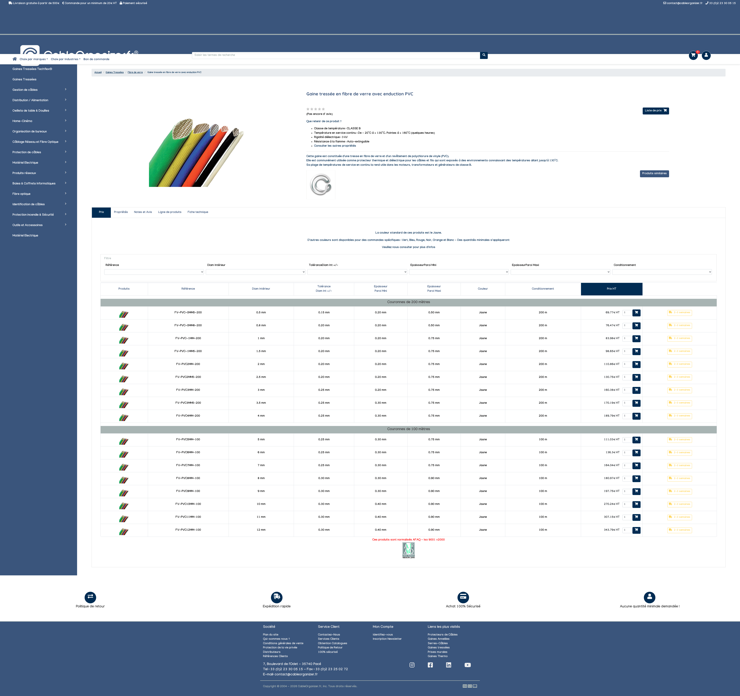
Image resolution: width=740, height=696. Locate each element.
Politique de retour (90, 607)
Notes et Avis (143, 212)
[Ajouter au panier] (636, 312)
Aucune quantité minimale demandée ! (649, 607)
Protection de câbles (27, 153)
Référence (112, 265)
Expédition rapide (277, 607)
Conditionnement (625, 265)
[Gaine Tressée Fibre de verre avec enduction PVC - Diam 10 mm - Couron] (124, 505)
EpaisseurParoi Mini (423, 265)
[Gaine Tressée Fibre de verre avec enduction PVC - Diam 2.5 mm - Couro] (124, 378)
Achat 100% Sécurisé (463, 607)
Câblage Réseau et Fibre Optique (35, 142)
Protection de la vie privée (280, 648)
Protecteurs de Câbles (443, 635)
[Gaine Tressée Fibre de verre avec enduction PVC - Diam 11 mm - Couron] (124, 517)
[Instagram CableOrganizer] (412, 666)
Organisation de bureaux (30, 132)
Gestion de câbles (25, 90)
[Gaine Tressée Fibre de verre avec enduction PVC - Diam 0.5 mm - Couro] (124, 313)
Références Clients (275, 656)
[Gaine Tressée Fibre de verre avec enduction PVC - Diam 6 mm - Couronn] (124, 453)
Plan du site (270, 635)
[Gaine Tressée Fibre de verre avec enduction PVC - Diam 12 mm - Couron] (124, 530)
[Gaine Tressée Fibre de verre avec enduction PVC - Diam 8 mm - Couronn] (124, 479)
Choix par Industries (64, 59)
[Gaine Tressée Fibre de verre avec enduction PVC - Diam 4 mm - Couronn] (124, 416)
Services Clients (328, 639)
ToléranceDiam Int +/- (323, 265)
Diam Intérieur (216, 265)
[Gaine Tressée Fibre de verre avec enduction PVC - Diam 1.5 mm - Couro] (124, 352)
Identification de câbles (29, 205)
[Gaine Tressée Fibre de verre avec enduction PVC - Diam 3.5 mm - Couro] (124, 403)
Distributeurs (272, 652)
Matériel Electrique (25, 163)
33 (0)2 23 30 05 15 (722, 3)
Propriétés (121, 212)
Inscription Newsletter (387, 639)
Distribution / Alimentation (30, 101)
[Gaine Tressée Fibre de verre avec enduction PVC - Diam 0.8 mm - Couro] (124, 326)
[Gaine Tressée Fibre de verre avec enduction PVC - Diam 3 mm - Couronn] (124, 391)
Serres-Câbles (438, 644)
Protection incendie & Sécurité (33, 215)
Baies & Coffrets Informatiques (34, 184)
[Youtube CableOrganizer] (467, 666)
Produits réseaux (24, 173)
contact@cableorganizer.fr (685, 3)
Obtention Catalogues (332, 644)
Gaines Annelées (439, 639)
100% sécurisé (328, 652)
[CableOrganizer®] (320, 185)
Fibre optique (21, 194)
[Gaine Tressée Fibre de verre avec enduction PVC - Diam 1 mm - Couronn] (124, 339)
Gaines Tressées (24, 80)
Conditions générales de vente (283, 644)
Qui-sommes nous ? (276, 639)
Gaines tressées (439, 648)
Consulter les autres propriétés (335, 146)
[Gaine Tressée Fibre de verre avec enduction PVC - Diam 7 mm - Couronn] (124, 466)
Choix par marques (33, 59)
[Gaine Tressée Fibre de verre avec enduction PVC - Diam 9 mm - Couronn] (124, 492)
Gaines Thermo (438, 656)
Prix (101, 212)
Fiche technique (198, 212)
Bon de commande (96, 59)
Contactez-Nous (329, 635)
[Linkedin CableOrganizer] (448, 666)
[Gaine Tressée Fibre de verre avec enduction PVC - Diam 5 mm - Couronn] (124, 440)
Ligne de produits (170, 212)
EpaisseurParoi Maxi (525, 265)
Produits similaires (654, 174)
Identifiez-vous (383, 635)
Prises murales (437, 652)
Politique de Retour (330, 648)
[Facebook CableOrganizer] (430, 666)
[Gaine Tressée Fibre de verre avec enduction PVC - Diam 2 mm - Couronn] (124, 365)
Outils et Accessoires (28, 225)
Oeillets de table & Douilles (31, 111)
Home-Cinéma (22, 121)
